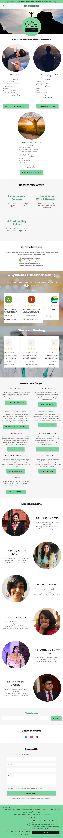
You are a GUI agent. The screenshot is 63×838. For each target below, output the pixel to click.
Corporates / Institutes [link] (24, 831)
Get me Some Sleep (16, 471)
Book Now (31, 30)
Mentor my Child (47, 471)
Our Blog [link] (10, 831)
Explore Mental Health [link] (11, 829)
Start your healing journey (15, 106)
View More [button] (8, 361)
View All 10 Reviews (31, 290)
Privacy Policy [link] (37, 798)
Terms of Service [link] (45, 798)
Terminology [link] (26, 829)
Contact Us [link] (19, 834)
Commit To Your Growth (31, 172)
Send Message (31, 793)
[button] (6, 5)
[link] (31, 6)
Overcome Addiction (16, 491)
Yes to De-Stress (16, 449)
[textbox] (25, 718)
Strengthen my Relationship (16, 426)
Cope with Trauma (47, 404)
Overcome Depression (16, 402)
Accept (46, 832)
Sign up (56, 718)
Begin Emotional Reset (47, 106)
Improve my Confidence (47, 449)
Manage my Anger (47, 425)
